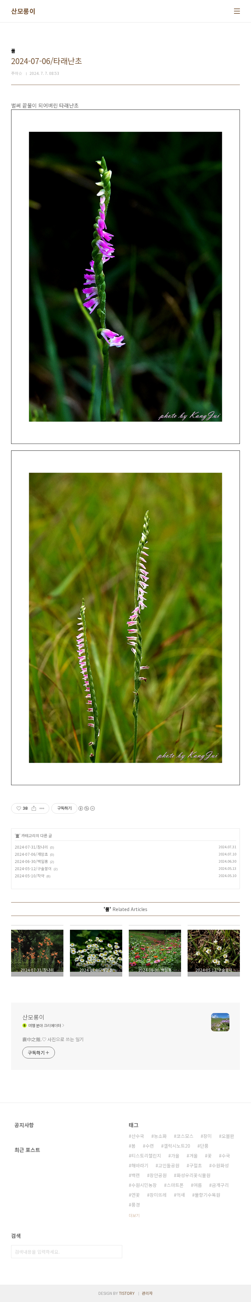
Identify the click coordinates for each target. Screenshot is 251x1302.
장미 (207, 1136)
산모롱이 (23, 11)
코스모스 (184, 1136)
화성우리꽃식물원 (193, 1175)
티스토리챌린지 (146, 1155)
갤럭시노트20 (177, 1145)
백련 (135, 1175)
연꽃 (135, 1195)
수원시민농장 (144, 1185)
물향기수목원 (207, 1195)
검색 (115, 1251)
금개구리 (220, 1185)
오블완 (228, 1136)
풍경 (135, 1204)
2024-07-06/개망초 (31, 854)
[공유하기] (34, 808)
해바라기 (139, 1165)
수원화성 (220, 1165)
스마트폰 (175, 1185)
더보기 (134, 1215)
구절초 (195, 1165)
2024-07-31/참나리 (31, 847)
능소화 (160, 1136)
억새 (180, 1195)
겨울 (193, 1155)
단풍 (204, 1145)
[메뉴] (237, 11)
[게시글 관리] (42, 808)
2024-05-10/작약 (29, 875)
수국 (226, 1155)
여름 (197, 1185)
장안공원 (158, 1175)
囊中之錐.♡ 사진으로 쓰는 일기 (53, 1039)
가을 (175, 1155)
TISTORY (127, 1293)
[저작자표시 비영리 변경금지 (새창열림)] (86, 808)
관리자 (147, 1293)
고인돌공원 (168, 1165)
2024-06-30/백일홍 (31, 861)
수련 (149, 1145)
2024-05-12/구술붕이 (33, 868)
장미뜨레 (158, 1195)
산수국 (137, 1136)
